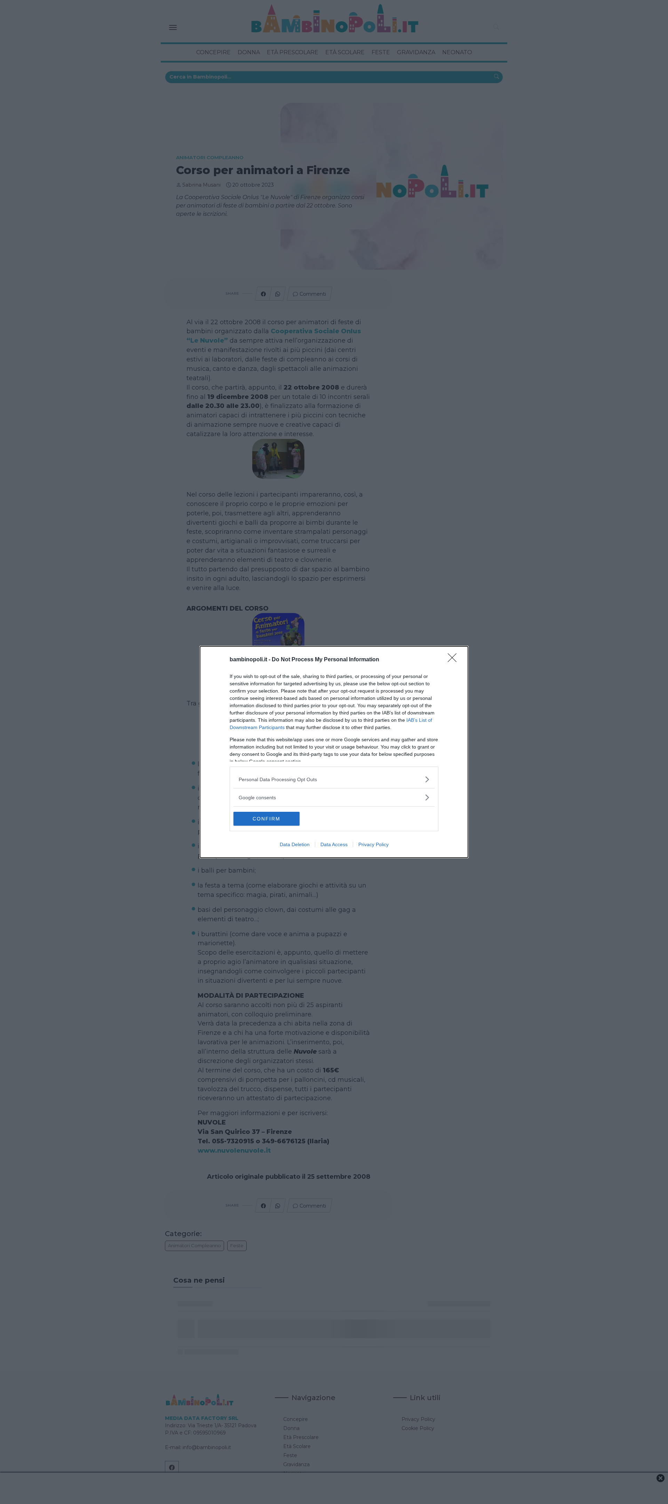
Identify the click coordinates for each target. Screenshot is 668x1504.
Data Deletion (295, 844)
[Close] (454, 660)
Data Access (334, 844)
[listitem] (334, 779)
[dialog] (334, 752)
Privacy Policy (373, 844)
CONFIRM (266, 819)
